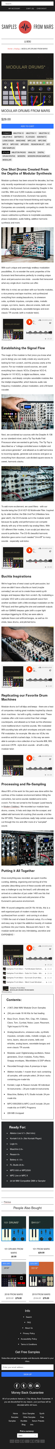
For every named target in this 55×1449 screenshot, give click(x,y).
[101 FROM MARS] (41, 1242)
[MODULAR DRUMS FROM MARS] (27, 105)
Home (15, 1413)
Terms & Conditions (29, 1344)
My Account (14, 8)
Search (29, 1317)
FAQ (29, 1322)
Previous (7, 1202)
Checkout (42, 8)
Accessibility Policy (29, 1338)
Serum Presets (38, 1420)
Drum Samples (29, 1413)
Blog (23, 1424)
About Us (29, 1328)
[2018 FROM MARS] (13, 1287)
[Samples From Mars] (27, 28)
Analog (17, 48)
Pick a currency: (27, 1431)
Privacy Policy (29, 1333)
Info (31, 1424)
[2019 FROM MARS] (41, 1287)
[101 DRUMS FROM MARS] (13, 1242)
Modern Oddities (11, 806)
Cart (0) (30, 8)
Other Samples (29, 1417)
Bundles (24, 1420)
